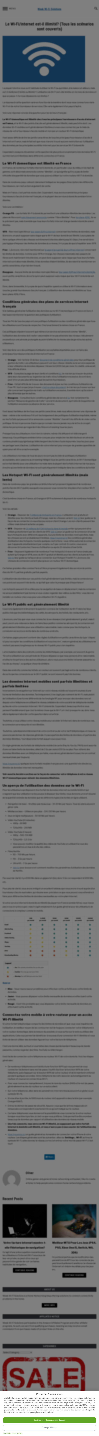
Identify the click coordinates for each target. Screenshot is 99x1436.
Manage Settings (49, 1428)
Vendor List (7, 1433)
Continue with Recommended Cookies (49, 1420)
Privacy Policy (17, 1433)
